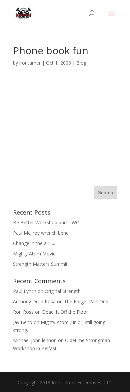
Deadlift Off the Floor (65, 312)
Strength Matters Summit (40, 264)
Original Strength (63, 291)
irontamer (30, 63)
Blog (81, 63)
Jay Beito (22, 322)
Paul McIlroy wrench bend (41, 233)
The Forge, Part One (86, 301)
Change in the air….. (34, 243)
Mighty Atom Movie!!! (36, 253)
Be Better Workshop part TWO (46, 222)
